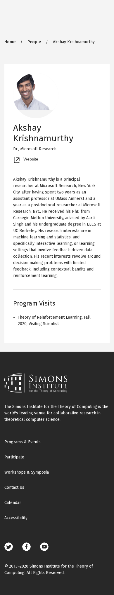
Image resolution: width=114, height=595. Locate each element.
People (34, 41)
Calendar (12, 502)
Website (30, 158)
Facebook (26, 546)
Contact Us (14, 487)
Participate (14, 457)
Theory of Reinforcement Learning (50, 317)
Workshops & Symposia (26, 472)
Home (9, 41)
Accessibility (15, 517)
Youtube (44, 546)
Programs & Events (22, 441)
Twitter (8, 546)
